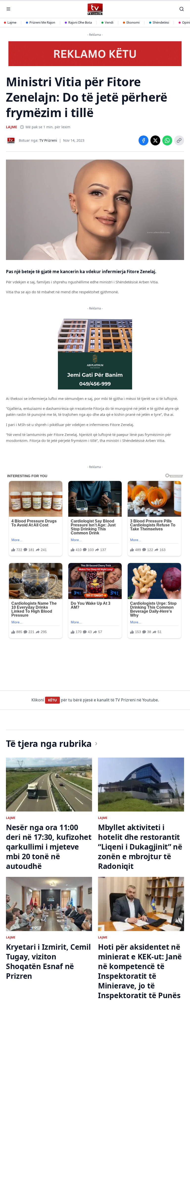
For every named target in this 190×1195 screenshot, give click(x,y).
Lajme (11, 22)
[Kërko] (181, 8)
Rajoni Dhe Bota (80, 22)
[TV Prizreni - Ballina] (95, 9)
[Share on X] (155, 140)
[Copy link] (179, 140)
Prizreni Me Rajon (42, 22)
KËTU (52, 700)
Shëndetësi (161, 22)
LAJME (11, 127)
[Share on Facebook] (143, 140)
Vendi (109, 22)
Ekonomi (133, 22)
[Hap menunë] (8, 8)
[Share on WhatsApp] (167, 140)
